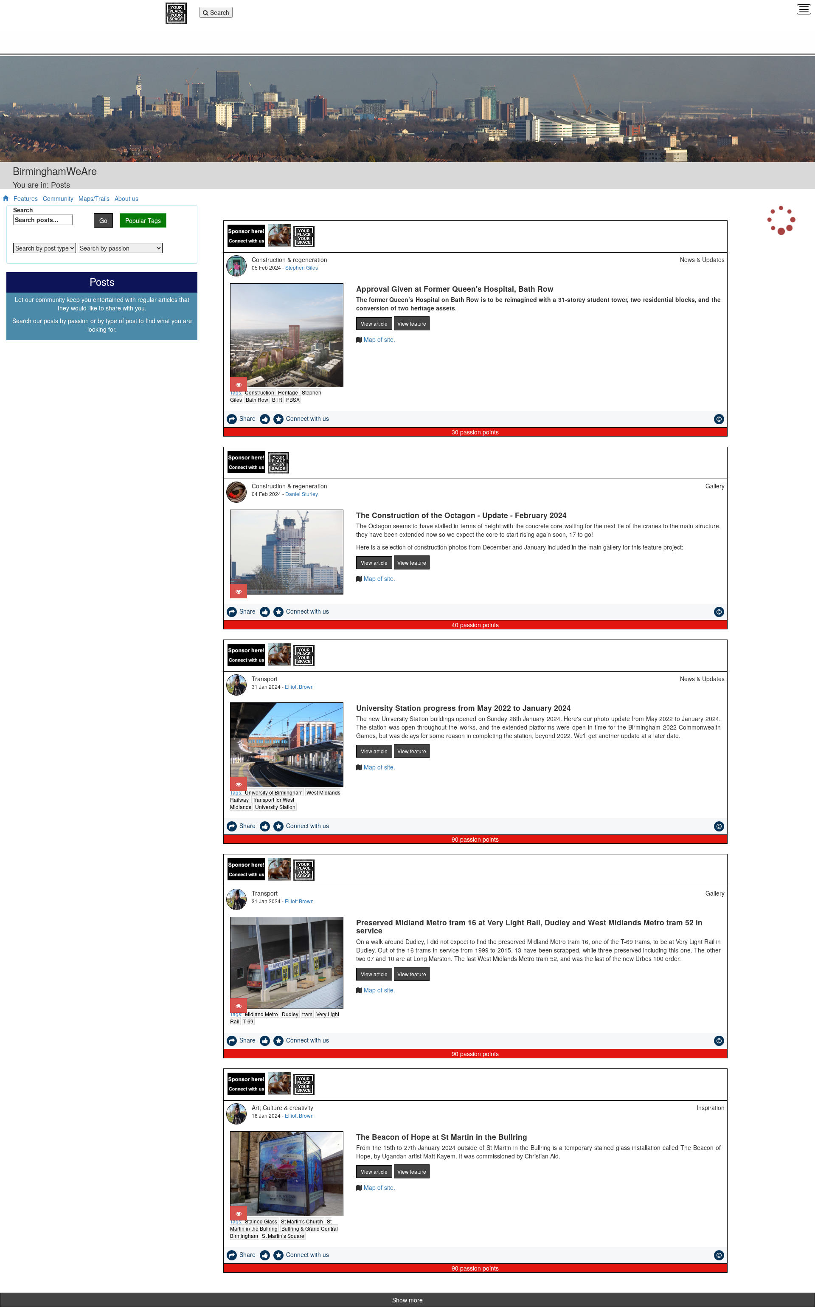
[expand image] (238, 384)
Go (103, 220)
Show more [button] (407, 1300)
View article (374, 323)
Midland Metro (261, 1013)
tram (307, 1013)
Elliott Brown (299, 686)
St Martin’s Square (283, 1235)
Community (58, 198)
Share (248, 418)
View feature (411, 323)
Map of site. (378, 339)
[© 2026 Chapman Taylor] (719, 419)
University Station (275, 806)
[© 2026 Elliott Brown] (719, 612)
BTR (277, 399)
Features (26, 198)
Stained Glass (261, 1221)
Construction (259, 392)
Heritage (288, 392)
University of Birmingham (274, 792)
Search (216, 13)
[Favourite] (279, 418)
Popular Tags (143, 220)
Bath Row (257, 399)
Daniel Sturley (301, 493)
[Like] (266, 418)
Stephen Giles (301, 267)
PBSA (293, 399)
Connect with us (307, 418)
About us (126, 198)
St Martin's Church (302, 1221)
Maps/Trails (94, 198)
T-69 (248, 1021)
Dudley (290, 1013)
